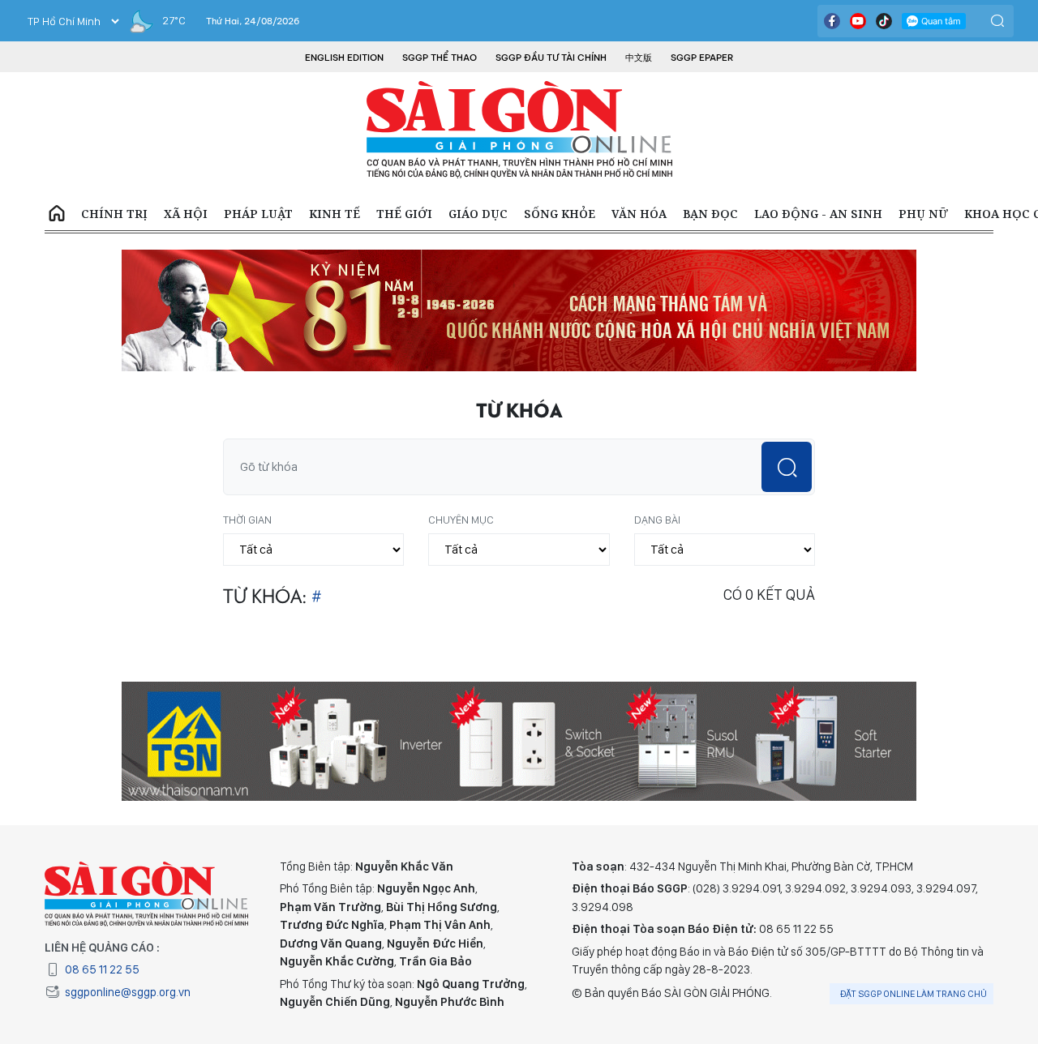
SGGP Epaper (702, 57)
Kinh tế (334, 213)
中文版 (638, 57)
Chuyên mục (461, 519)
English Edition (344, 57)
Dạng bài (657, 519)
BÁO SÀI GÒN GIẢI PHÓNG (519, 129)
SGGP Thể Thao (439, 57)
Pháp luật (258, 213)
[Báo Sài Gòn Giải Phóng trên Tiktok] (884, 21)
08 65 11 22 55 (102, 969)
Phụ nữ (923, 213)
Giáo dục (478, 213)
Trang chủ (57, 214)
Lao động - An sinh (818, 213)
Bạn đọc (710, 213)
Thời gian (247, 519)
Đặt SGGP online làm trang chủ (913, 993)
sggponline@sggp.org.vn (128, 992)
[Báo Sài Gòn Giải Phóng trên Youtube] (858, 21)
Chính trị (114, 213)
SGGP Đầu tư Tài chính (551, 57)
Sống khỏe (559, 213)
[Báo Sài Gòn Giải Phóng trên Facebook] (832, 21)
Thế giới (404, 213)
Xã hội (186, 213)
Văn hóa (639, 213)
